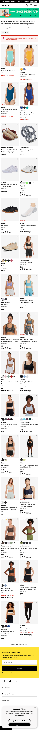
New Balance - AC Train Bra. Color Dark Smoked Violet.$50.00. (10, 292)
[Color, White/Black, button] (8, 542)
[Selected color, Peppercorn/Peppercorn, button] (2, 542)
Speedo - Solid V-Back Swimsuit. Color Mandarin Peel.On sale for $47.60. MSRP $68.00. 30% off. (29, 62)
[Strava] (16, 681)
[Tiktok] (10, 681)
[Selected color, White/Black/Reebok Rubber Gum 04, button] (21, 182)
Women (4, 32)
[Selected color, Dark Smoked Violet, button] (2, 299)
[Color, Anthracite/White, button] (24, 107)
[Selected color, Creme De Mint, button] (2, 502)
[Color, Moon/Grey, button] (24, 182)
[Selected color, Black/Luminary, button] (2, 459)
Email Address (8, 662)
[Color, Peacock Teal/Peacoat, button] (27, 107)
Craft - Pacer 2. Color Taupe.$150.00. (10, 253)
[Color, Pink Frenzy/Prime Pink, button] (27, 419)
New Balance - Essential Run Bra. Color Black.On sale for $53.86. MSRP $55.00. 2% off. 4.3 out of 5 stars (10, 579)
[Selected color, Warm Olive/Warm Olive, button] (21, 542)
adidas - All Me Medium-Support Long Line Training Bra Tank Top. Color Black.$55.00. (29, 579)
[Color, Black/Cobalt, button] (5, 626)
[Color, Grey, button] (5, 260)
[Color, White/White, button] (30, 542)
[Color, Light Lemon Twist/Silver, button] (24, 459)
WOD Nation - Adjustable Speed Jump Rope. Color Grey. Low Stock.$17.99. (29, 139)
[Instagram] (5, 681)
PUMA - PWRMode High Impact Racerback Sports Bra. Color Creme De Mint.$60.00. (10, 496)
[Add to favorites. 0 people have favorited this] (17, 45)
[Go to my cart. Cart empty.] (31, 5)
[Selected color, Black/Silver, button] (21, 459)
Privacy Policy (19, 715)
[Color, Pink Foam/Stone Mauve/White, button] (5, 376)
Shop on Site (24, 16)
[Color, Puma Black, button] (5, 502)
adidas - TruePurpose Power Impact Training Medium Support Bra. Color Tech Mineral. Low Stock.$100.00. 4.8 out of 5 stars (29, 330)
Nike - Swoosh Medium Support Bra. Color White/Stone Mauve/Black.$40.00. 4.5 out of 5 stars (10, 371)
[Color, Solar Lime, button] (27, 182)
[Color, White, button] (27, 376)
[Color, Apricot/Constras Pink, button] (11, 260)
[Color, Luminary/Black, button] (5, 459)
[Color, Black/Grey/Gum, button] (30, 182)
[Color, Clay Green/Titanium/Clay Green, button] (11, 542)
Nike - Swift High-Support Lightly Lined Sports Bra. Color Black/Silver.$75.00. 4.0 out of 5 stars (29, 455)
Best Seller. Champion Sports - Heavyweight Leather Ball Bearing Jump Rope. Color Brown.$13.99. (10, 139)
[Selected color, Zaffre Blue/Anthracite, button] (21, 107)
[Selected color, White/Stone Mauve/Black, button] (2, 376)
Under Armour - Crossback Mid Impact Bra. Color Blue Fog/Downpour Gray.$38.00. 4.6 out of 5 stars (29, 413)
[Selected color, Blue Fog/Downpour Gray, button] (21, 419)
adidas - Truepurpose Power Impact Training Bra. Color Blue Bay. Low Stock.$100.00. (29, 292)
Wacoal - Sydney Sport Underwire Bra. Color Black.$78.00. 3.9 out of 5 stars (29, 371)
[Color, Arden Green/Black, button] (30, 419)
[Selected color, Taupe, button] (2, 260)
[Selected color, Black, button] (21, 376)
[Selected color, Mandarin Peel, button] (21, 69)
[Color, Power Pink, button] (8, 419)
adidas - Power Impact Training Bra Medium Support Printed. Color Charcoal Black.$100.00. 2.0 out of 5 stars (10, 330)
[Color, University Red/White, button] (11, 376)
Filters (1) (11, 28)
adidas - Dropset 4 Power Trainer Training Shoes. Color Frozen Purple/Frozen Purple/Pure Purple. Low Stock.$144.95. (10, 177)
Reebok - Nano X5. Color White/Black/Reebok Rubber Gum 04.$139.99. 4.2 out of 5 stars (29, 177)
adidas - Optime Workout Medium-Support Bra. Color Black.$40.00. (10, 413)
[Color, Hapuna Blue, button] (24, 69)
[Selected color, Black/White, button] (2, 626)
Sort (29, 28)
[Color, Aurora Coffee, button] (11, 419)
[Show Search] (26, 5)
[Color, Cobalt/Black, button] (8, 626)
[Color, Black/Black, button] (27, 542)
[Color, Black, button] (8, 260)
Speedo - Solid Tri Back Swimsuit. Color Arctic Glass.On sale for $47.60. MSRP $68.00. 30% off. (10, 62)
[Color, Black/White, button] (5, 542)
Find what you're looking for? (18, 644)
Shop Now (33, 2)
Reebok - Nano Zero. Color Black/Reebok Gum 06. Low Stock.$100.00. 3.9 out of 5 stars (10, 215)
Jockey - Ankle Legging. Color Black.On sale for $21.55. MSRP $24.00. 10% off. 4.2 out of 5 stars (29, 620)
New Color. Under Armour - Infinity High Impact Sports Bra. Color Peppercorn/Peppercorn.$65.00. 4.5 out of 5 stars (10, 538)
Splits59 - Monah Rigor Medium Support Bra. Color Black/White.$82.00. (10, 620)
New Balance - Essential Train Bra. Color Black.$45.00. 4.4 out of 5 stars (29, 253)
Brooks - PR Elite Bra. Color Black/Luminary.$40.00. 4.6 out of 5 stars (10, 455)
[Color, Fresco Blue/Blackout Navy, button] (24, 419)
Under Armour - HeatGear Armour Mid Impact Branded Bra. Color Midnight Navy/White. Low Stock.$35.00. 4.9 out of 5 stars (29, 496)
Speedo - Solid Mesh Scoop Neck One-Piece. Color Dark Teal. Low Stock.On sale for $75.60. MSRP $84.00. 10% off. (10, 101)
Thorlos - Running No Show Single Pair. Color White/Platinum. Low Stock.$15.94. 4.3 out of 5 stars (29, 215)
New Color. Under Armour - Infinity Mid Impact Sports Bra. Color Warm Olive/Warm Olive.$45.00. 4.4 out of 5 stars (29, 538)
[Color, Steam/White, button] (8, 376)
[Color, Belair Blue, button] (24, 376)
